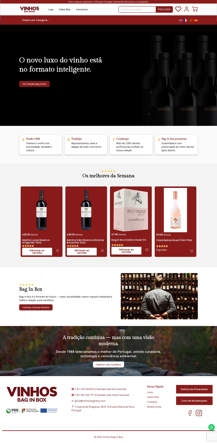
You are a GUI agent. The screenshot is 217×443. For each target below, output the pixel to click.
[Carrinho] (195, 9)
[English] (181, 20)
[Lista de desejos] (178, 11)
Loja (50, 9)
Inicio (150, 392)
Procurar (164, 9)
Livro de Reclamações (194, 400)
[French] (186, 20)
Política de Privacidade (194, 389)
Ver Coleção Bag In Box (34, 84)
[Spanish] (196, 20)
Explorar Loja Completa (108, 364)
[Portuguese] (191, 20)
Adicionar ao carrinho (37, 251)
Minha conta (154, 406)
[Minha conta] (187, 11)
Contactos (82, 9)
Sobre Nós (64, 9)
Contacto (152, 402)
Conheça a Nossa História (36, 307)
